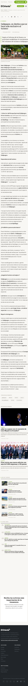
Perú (2, 659)
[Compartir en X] (8, 16)
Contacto (3, 668)
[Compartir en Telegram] (11, 16)
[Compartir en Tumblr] (18, 16)
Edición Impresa (4, 670)
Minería (2, 649)
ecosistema (19, 400)
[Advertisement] (14, 573)
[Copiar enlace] (21, 16)
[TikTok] (24, 681)
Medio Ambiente (4, 655)
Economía (3, 651)
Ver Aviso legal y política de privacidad (9, 640)
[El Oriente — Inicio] (6, 6)
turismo (16, 397)
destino (10, 397)
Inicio (2, 10)
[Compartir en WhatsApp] (2, 16)
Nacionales (3, 657)
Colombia (3, 661)
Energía (2, 647)
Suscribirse (20, 6)
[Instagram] (10, 681)
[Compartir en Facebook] (5, 16)
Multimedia (17, 649)
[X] (7, 681)
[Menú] (26, 6)
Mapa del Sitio (4, 671)
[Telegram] (21, 681)
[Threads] (14, 681)
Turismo (5, 10)
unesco (22, 397)
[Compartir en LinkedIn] (14, 16)
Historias (17, 651)
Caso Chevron (4, 1)
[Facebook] (4, 681)
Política (2, 653)
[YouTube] (17, 681)
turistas (12, 400)
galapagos (4, 397)
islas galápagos (5, 400)
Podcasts (10, 1)
